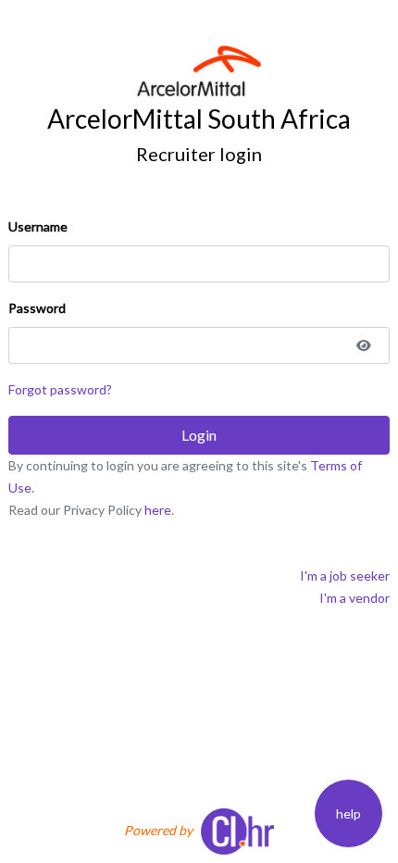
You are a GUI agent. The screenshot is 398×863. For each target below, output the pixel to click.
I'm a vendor (354, 598)
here (157, 510)
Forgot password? (60, 389)
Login (199, 435)
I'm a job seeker (345, 575)
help (348, 813)
